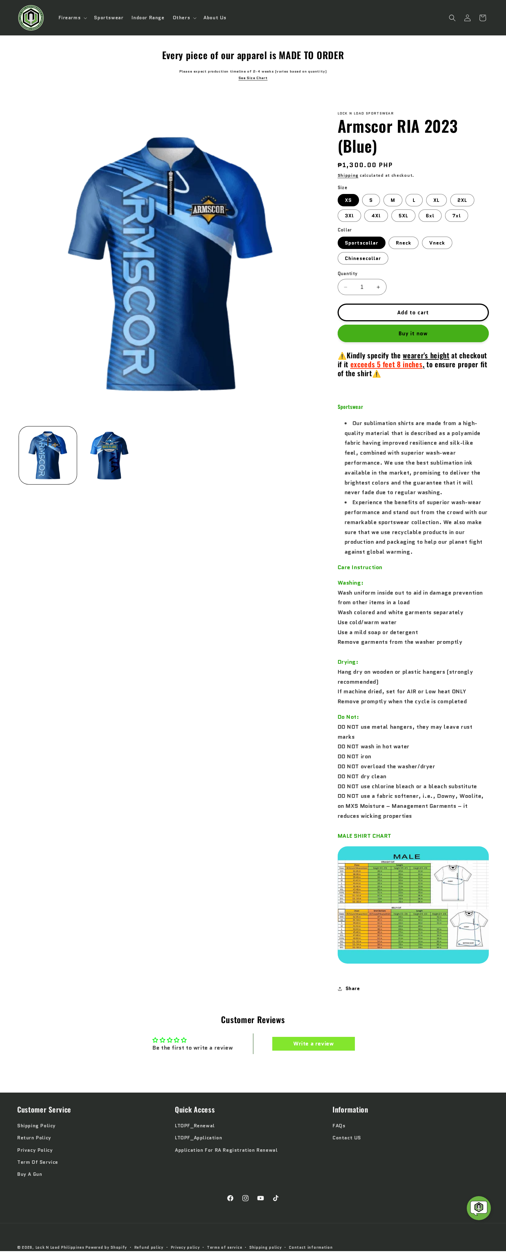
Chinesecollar (363, 258)
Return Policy (34, 1138)
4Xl (376, 215)
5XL (403, 215)
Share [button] (353, 988)
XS (348, 200)
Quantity (348, 273)
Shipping (348, 175)
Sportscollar (361, 242)
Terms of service (224, 1247)
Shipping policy (265, 1247)
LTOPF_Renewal (195, 1126)
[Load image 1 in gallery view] (48, 455)
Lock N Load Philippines (59, 1247)
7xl (456, 215)
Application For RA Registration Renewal (226, 1150)
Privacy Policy (35, 1150)
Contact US (347, 1138)
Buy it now (413, 333)
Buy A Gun (29, 1174)
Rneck (403, 242)
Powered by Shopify (106, 1247)
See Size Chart (253, 77)
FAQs (339, 1126)
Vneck (437, 242)
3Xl (349, 215)
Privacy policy (185, 1247)
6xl (430, 215)
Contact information (311, 1247)
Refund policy (149, 1247)
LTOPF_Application (198, 1138)
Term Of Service (37, 1162)
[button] (72, 17)
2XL (462, 200)
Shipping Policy (36, 1126)
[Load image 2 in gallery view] (109, 455)
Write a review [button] (313, 1044)
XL (436, 200)
